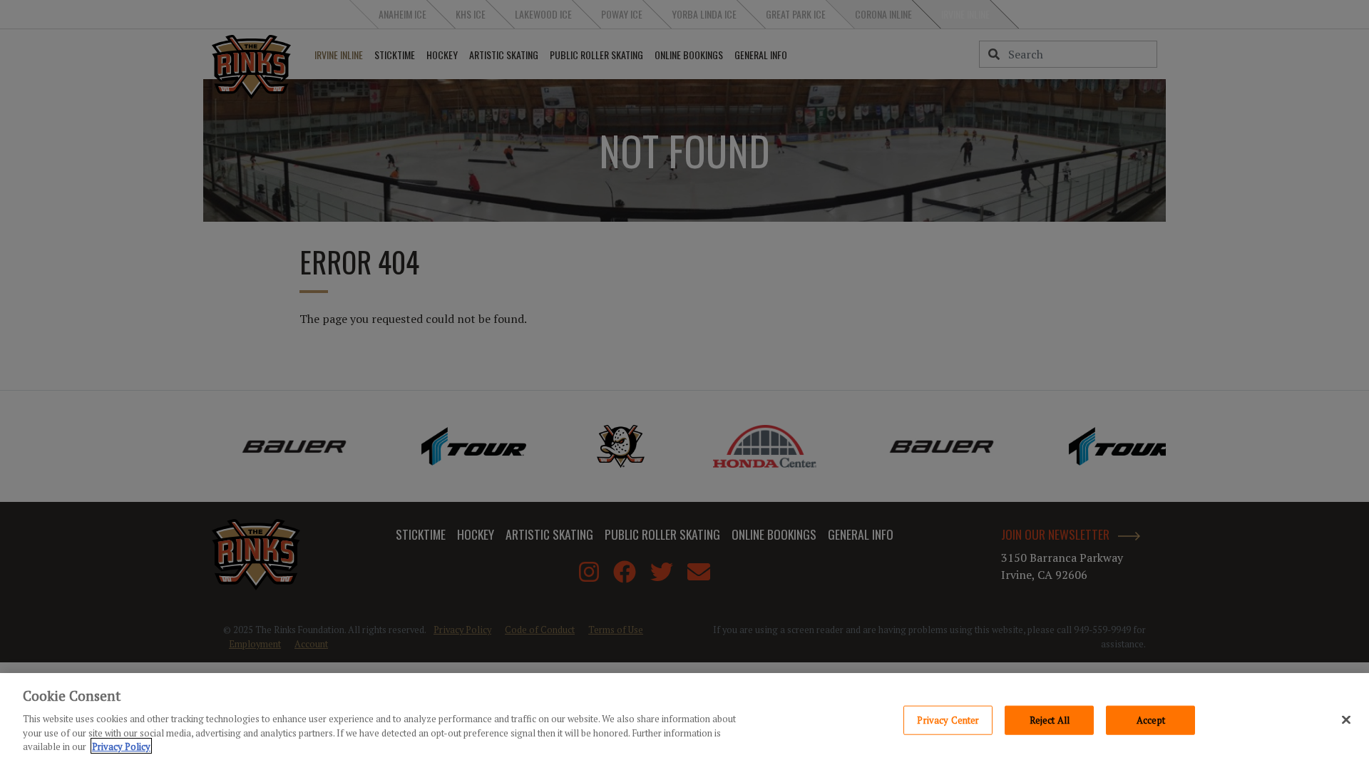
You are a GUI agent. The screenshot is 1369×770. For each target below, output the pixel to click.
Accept (1151, 719)
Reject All (1050, 719)
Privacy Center (948, 719)
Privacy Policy (121, 745)
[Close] (1346, 719)
